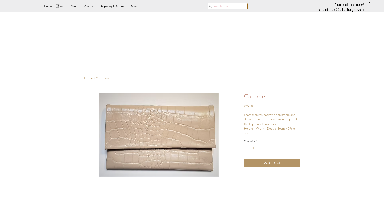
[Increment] (259, 148)
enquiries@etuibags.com (341, 9)
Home (88, 78)
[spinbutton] (253, 148)
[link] (369, 2)
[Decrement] (247, 148)
